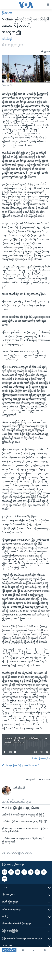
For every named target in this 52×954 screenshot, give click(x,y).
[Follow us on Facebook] (4, 872)
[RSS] (37, 872)
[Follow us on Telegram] (31, 872)
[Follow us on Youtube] (17, 872)
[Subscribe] (4, 878)
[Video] (23, 950)
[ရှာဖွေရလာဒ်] (45, 950)
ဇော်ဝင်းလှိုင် (7, 39)
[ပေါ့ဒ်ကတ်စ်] (44, 872)
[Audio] (34, 950)
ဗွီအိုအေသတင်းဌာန (15, 742)
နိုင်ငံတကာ (7, 13)
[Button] (45, 51)
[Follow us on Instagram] (24, 872)
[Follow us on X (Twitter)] (11, 872)
